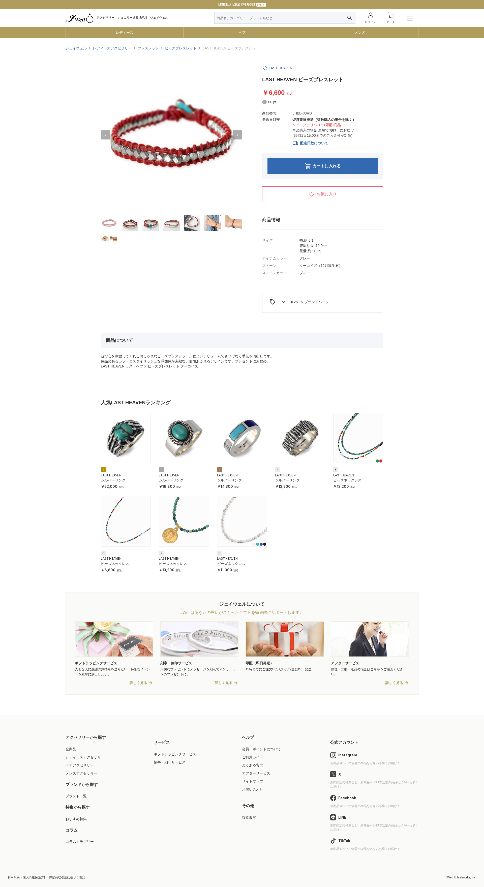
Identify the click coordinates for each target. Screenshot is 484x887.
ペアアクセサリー (80, 765)
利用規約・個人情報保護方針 (27, 877)
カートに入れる (327, 166)
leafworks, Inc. (466, 877)
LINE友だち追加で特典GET (241, 4)
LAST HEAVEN (280, 68)
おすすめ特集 (76, 819)
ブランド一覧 (76, 796)
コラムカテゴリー (80, 842)
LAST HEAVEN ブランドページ (299, 302)
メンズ (359, 33)
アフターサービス (256, 773)
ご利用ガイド (252, 757)
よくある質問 (252, 765)
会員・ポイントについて (261, 749)
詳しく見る (138, 683)
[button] (105, 134)
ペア (242, 33)
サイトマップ (252, 781)
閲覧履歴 (249, 817)
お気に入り (327, 194)
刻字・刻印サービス (170, 762)
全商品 (71, 749)
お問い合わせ (252, 789)
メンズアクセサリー (81, 773)
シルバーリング (113, 480)
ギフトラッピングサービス (175, 754)
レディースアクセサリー (85, 757)
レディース (124, 33)
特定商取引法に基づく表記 (67, 877)
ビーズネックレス (347, 480)
